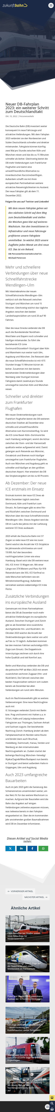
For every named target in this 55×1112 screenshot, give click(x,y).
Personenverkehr (26, 116)
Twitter (29, 201)
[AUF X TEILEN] (10, 848)
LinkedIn (43, 201)
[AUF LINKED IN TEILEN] (21, 848)
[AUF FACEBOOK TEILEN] (32, 848)
